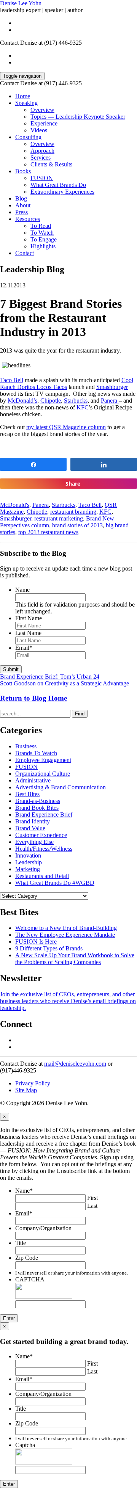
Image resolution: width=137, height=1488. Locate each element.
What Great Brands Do (58, 185)
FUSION (41, 178)
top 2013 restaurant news (48, 532)
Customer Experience (41, 835)
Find (79, 714)
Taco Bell (11, 380)
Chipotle (50, 400)
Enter (9, 1318)
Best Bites (27, 794)
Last (92, 1206)
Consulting (28, 137)
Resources (27, 219)
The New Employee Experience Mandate (65, 934)
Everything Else (34, 842)
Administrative (33, 780)
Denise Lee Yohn (20, 3)
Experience (43, 123)
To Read (40, 226)
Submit (11, 669)
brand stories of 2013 (77, 525)
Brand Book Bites (37, 807)
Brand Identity (32, 821)
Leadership (28, 862)
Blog (21, 198)
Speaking (26, 103)
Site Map (26, 1090)
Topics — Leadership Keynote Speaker (77, 116)
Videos (38, 130)
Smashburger (112, 387)
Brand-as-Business (37, 801)
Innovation (28, 855)
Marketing (27, 869)
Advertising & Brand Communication (60, 787)
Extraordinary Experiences (62, 191)
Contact (24, 253)
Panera (110, 400)
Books (23, 171)
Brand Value (30, 828)
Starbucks (76, 400)
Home (22, 96)
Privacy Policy (32, 1083)
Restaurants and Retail (42, 876)
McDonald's (14, 505)
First (92, 1198)
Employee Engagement (43, 760)
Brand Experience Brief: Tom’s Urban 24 (49, 676)
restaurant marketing (58, 518)
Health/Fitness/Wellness (43, 848)
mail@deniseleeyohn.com (75, 1063)
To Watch (42, 232)
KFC (82, 407)
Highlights (43, 246)
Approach (42, 150)
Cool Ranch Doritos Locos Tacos (66, 383)
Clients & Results (51, 164)
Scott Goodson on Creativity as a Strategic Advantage (64, 683)
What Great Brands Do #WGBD (54, 883)
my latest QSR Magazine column (66, 427)
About (22, 205)
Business (26, 746)
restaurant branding (73, 511)
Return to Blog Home (33, 698)
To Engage (43, 239)
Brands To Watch (36, 753)
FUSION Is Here (36, 941)
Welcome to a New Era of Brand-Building (66, 928)
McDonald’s (22, 400)
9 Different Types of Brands (49, 948)
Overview (42, 110)
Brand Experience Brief (43, 814)
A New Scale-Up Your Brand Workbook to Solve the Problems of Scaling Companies (74, 958)
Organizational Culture (42, 773)
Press (21, 212)
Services (40, 157)
